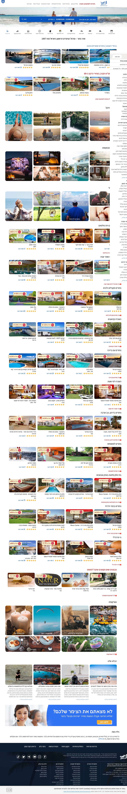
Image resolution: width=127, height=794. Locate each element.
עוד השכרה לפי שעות (114, 409)
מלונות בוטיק (43, 774)
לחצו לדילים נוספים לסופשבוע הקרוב (105, 99)
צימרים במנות (76, 784)
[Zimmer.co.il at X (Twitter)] (23, 756)
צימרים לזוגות (66, 4)
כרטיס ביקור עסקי (30, 746)
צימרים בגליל (93, 780)
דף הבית (124, 778)
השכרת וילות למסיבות (41, 770)
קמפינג (61, 780)
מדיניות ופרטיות (91, 746)
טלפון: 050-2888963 (121, 768)
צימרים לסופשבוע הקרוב (87, 4)
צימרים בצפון (74, 4)
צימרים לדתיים (59, 772)
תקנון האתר (65, 746)
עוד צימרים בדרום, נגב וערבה (112, 440)
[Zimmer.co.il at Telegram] (29, 756)
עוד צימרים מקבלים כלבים (113, 315)
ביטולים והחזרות (77, 746)
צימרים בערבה (93, 774)
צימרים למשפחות (56, 4)
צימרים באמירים (76, 767)
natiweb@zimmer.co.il (120, 776)
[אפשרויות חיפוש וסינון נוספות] (67, 28)
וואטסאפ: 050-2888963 (120, 770)
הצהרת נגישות (53, 746)
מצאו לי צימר (36, 4)
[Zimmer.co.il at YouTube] (34, 755)
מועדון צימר (124, 782)
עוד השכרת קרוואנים (114, 346)
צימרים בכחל (76, 772)
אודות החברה (123, 780)
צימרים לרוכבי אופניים (57, 782)
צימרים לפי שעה (59, 778)
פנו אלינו (101, 739)
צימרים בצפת (76, 778)
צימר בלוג (42, 746)
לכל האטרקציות (110, 654)
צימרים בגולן (93, 778)
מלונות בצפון (43, 776)
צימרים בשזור (76, 770)
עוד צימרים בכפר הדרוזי (113, 533)
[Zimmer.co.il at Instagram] (39, 756)
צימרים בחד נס (76, 768)
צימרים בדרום (93, 770)
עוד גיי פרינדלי (116, 565)
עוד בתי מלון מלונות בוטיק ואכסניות (110, 502)
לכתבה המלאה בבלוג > (26, 699)
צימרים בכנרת (93, 776)
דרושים (125, 784)
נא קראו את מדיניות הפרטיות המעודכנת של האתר (76, 791)
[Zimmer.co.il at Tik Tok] (18, 756)
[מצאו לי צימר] (61, 715)
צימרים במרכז (93, 768)
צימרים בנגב (93, 772)
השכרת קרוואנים (45, 4)
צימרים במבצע (59, 767)
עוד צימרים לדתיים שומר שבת (112, 284)
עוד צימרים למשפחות (114, 471)
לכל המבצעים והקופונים (108, 595)
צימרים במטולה (76, 774)
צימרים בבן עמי (76, 776)
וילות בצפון (44, 768)
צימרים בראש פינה (75, 780)
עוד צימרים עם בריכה (114, 377)
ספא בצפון (44, 772)
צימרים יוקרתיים (59, 770)
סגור (9, 789)
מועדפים (29, 4)
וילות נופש (44, 767)
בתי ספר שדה (59, 784)
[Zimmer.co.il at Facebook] (45, 756)
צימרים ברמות (76, 782)
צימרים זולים (60, 768)
